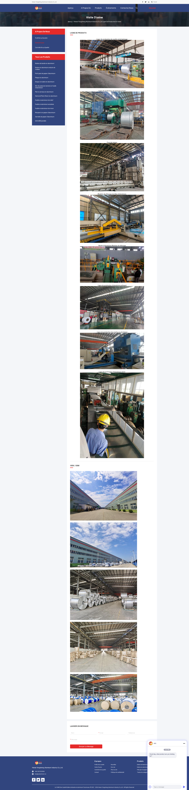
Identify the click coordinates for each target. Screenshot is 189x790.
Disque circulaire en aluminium (44, 82)
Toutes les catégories (143, 772)
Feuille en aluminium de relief (44, 100)
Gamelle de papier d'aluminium (44, 117)
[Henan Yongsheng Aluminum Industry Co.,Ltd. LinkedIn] (149, 2)
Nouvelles (113, 764)
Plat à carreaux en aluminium (44, 92)
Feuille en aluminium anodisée (44, 104)
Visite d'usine (39, 43)
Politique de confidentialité (117, 772)
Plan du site (114, 769)
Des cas (113, 767)
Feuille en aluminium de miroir (44, 108)
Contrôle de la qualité (42, 47)
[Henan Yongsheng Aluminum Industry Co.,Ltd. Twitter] (145, 2)
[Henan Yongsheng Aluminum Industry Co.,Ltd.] (38, 8)
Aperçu (70, 21)
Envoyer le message (86, 746)
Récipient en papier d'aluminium (45, 112)
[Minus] (184, 743)
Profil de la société (41, 38)
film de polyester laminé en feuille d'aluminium (45, 86)
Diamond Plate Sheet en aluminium (46, 96)
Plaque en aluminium (41, 77)
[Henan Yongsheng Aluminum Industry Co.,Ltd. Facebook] (142, 2)
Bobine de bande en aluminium (44, 63)
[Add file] (150, 787)
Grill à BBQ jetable (40, 121)
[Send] (184, 787)
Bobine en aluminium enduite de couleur (45, 68)
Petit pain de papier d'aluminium (45, 73)
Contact (96, 772)
